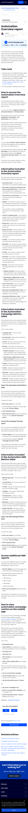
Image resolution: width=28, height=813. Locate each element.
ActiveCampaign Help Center (10, 8)
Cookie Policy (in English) (7, 806)
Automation (11, 700)
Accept (14, 810)
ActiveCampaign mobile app (8, 619)
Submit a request (14, 776)
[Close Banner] (24, 801)
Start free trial (14, 725)
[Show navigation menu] (25, 2)
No (14, 710)
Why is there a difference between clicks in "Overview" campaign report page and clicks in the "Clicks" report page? (13, 748)
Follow (23, 33)
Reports (24, 8)
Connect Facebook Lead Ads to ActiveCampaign (14, 744)
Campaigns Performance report (9, 741)
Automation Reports (9, 10)
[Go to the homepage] (7, 2)
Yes (6, 710)
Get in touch (17, 720)
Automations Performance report (10, 738)
